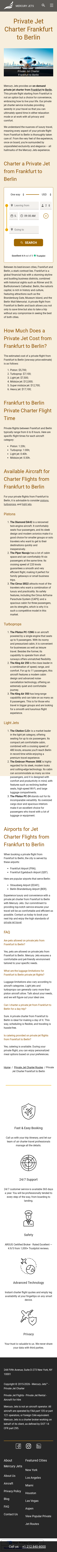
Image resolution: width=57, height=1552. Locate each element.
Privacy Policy (12, 1491)
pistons (44, 500)
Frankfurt (36, 89)
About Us (9, 1475)
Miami (29, 1485)
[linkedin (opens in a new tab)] (38, 1447)
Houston (30, 1493)
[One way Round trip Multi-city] (15, 194)
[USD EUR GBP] (45, 194)
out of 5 (22, 255)
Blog (6, 1499)
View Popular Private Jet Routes (38, 1520)
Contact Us (11, 1514)
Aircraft (8, 1483)
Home (7, 1067)
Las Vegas (31, 1500)
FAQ (6, 1506)
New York (31, 1470)
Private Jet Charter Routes (28, 1067)
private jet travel (13, 922)
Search (31, 242)
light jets (27, 504)
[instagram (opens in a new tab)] (28, 1447)
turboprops (10, 504)
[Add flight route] (45, 216)
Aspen (29, 1508)
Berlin (48, 89)
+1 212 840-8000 (34, 1546)
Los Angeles (33, 1477)
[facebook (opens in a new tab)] (18, 1447)
